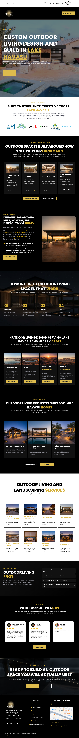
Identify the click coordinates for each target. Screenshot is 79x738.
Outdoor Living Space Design (30, 517)
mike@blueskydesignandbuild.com (60, 726)
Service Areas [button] (56, 3)
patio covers (8, 232)
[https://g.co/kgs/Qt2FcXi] (21, 126)
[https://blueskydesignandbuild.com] (14, 704)
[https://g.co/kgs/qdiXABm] (15, 631)
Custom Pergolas (66, 517)
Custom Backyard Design (12, 517)
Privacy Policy (8, 735)
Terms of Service (15, 735)
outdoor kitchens (21, 236)
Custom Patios (47, 517)
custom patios (24, 231)
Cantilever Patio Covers (12, 545)
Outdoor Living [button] (42, 13)
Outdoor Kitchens (45, 545)
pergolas (33, 231)
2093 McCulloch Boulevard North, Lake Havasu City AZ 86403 (61, 704)
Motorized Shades (28, 545)
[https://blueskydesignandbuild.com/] (45, 3)
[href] (61, 713)
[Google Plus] (16, 3)
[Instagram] (10, 3)
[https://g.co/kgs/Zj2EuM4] (39, 631)
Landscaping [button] (51, 13)
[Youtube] (13, 3)
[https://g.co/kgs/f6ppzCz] (63, 631)
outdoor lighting (13, 238)
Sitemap (21, 735)
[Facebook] (7, 3)
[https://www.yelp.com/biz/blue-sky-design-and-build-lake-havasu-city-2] (32, 126)
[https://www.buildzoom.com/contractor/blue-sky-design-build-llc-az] (66, 126)
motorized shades (20, 232)
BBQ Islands (64, 545)
